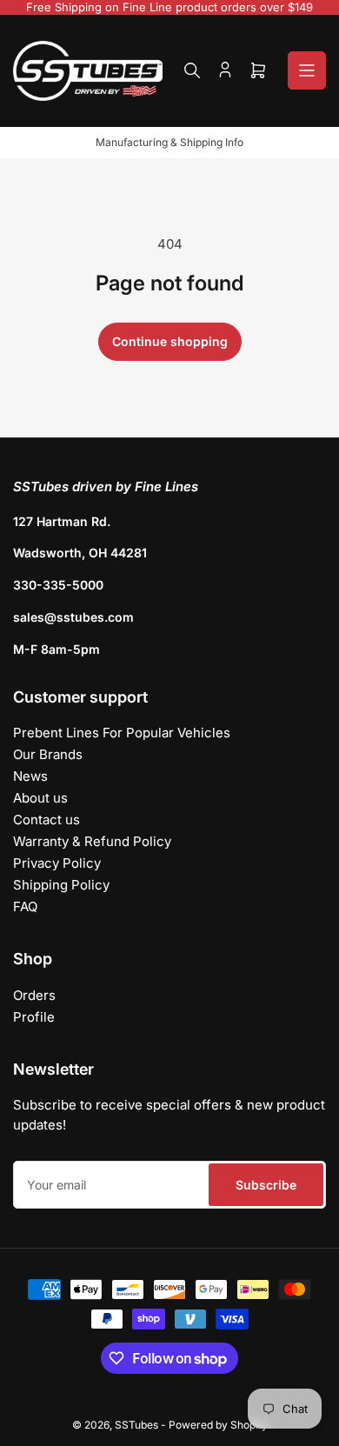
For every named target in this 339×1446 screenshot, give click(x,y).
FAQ (25, 906)
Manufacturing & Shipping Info (169, 142)
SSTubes (136, 1424)
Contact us (46, 819)
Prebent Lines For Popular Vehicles (121, 732)
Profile (34, 1017)
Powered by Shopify (218, 1424)
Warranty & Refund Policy (92, 841)
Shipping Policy (61, 884)
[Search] (192, 70)
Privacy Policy (57, 863)
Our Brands (48, 754)
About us (40, 798)
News (30, 776)
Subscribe (266, 1184)
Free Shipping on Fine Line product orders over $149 (169, 7)
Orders (34, 995)
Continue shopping (170, 341)
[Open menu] (307, 70)
